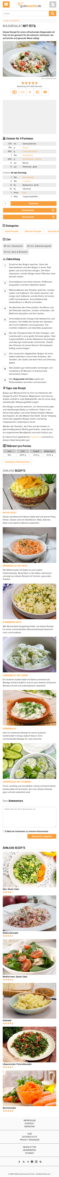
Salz (25, 192)
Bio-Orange (28, 177)
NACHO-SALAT (10, 512)
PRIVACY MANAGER (29, 1140)
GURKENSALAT (10, 728)
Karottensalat (9, 1108)
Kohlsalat (7, 1020)
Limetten (27, 181)
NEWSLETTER (29, 1147)
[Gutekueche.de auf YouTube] (23, 1162)
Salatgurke (28, 155)
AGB (29, 1134)
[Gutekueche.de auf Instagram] (32, 1162)
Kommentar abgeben (42, 836)
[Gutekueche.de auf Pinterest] (28, 1162)
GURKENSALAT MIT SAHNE (15, 675)
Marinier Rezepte (33, 231)
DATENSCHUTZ (29, 1137)
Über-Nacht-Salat (11, 889)
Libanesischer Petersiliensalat (17, 1064)
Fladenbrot (35, 437)
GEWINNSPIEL (29, 1150)
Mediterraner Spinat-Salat (15, 976)
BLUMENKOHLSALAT (12, 622)
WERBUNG (29, 1126)
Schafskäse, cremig (32, 159)
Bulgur (26, 147)
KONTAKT (29, 1123)
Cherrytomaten (30, 151)
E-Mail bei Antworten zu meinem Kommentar (26, 831)
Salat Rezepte (12, 231)
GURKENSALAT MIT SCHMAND (17, 782)
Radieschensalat (10, 933)
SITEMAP (29, 1153)
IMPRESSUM (30, 1120)
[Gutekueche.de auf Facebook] (19, 1162)
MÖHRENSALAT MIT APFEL (15, 565)
